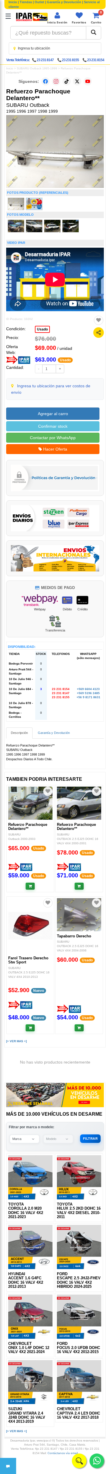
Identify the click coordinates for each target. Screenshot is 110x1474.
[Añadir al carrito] (30, 886)
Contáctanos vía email (63, 1453)
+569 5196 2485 (88, 693)
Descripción (19, 733)
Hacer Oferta (54, 449)
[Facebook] (45, 81)
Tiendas (26, 2)
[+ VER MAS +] (16, 1041)
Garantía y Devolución (64, 2)
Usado (42, 329)
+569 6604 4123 (88, 689)
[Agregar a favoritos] (98, 320)
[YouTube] (88, 81)
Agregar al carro (53, 413)
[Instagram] (56, 81)
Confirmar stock (52, 426)
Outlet (39, 2)
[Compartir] (98, 332)
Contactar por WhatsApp (53, 437)
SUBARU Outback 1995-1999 (37, 68)
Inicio (13, 2)
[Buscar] (93, 33)
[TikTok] (66, 81)
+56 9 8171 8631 (88, 697)
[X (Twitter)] (77, 81)
